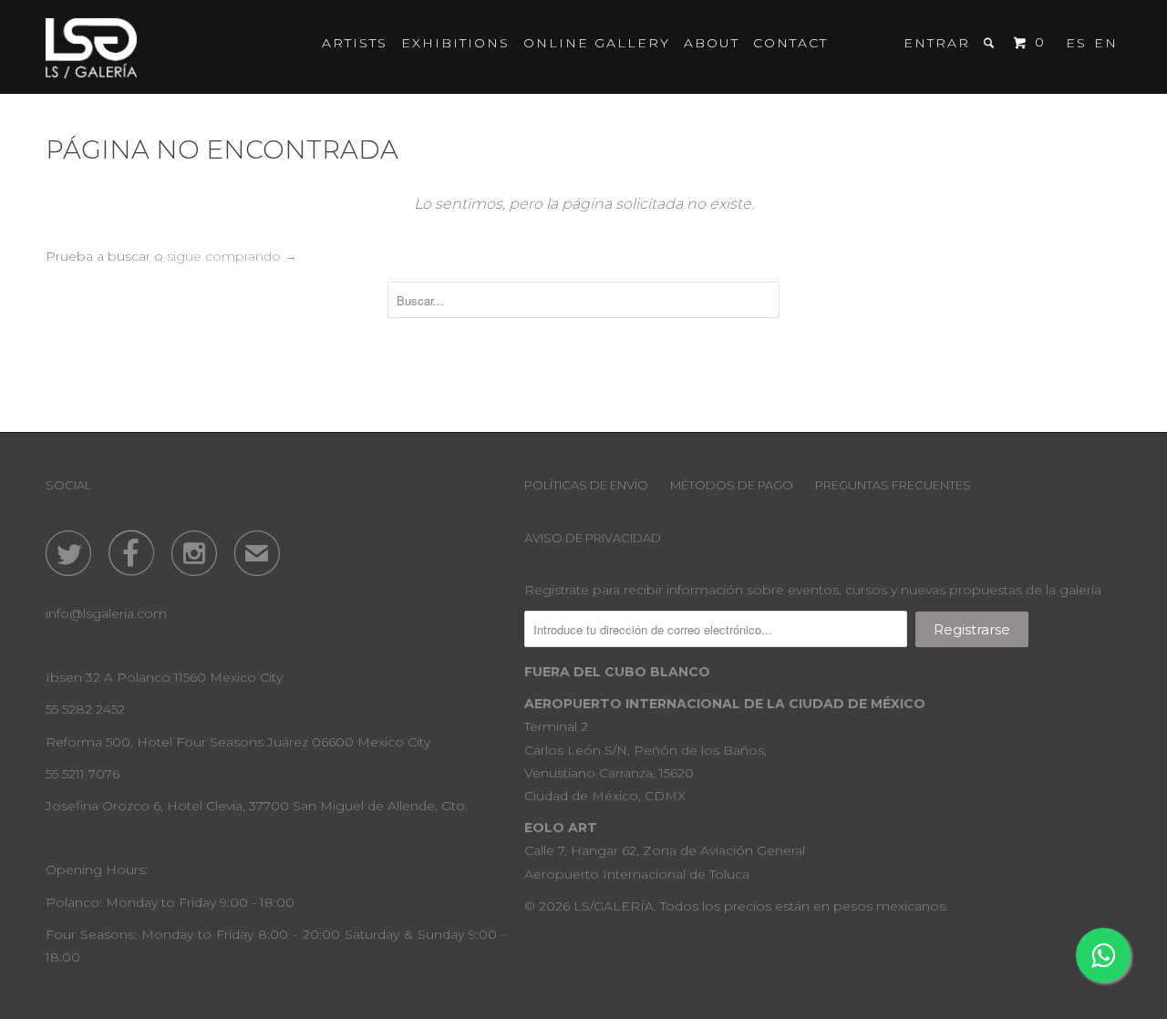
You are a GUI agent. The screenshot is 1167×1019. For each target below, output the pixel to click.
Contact (790, 43)
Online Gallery (596, 43)
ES (1076, 43)
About (711, 43)
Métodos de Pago (731, 485)
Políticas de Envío (586, 485)
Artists (354, 43)
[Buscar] (991, 42)
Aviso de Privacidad (592, 537)
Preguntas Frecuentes (893, 485)
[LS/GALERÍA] (91, 47)
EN (1106, 43)
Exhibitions (455, 43)
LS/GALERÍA (613, 906)
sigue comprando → (232, 256)
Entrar (937, 43)
